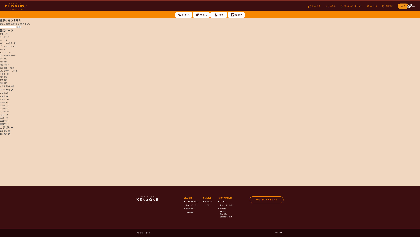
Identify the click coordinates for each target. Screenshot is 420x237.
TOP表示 (3, 134)
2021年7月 (4, 118)
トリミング (316, 6)
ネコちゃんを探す (192, 205)
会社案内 (3, 58)
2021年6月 (4, 121)
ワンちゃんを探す (192, 201)
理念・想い (4, 65)
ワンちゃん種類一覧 (8, 55)
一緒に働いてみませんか (266, 199)
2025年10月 (4, 99)
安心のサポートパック (353, 6)
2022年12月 (4, 111)
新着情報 (3, 131)
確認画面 (3, 83)
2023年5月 (4, 108)
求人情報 (3, 77)
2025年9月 (4, 102)
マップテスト (5, 52)
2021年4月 (4, 124)
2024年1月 (4, 105)
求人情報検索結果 (7, 86)
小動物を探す (190, 209)
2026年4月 (4, 96)
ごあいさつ (4, 34)
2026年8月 (4, 93)
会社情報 (388, 6)
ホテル (332, 6)
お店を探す (189, 212)
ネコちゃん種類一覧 (8, 43)
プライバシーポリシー (9, 46)
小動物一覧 (4, 74)
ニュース (373, 6)
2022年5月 (4, 115)
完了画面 (3, 80)
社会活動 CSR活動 (7, 68)
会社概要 (3, 61)
